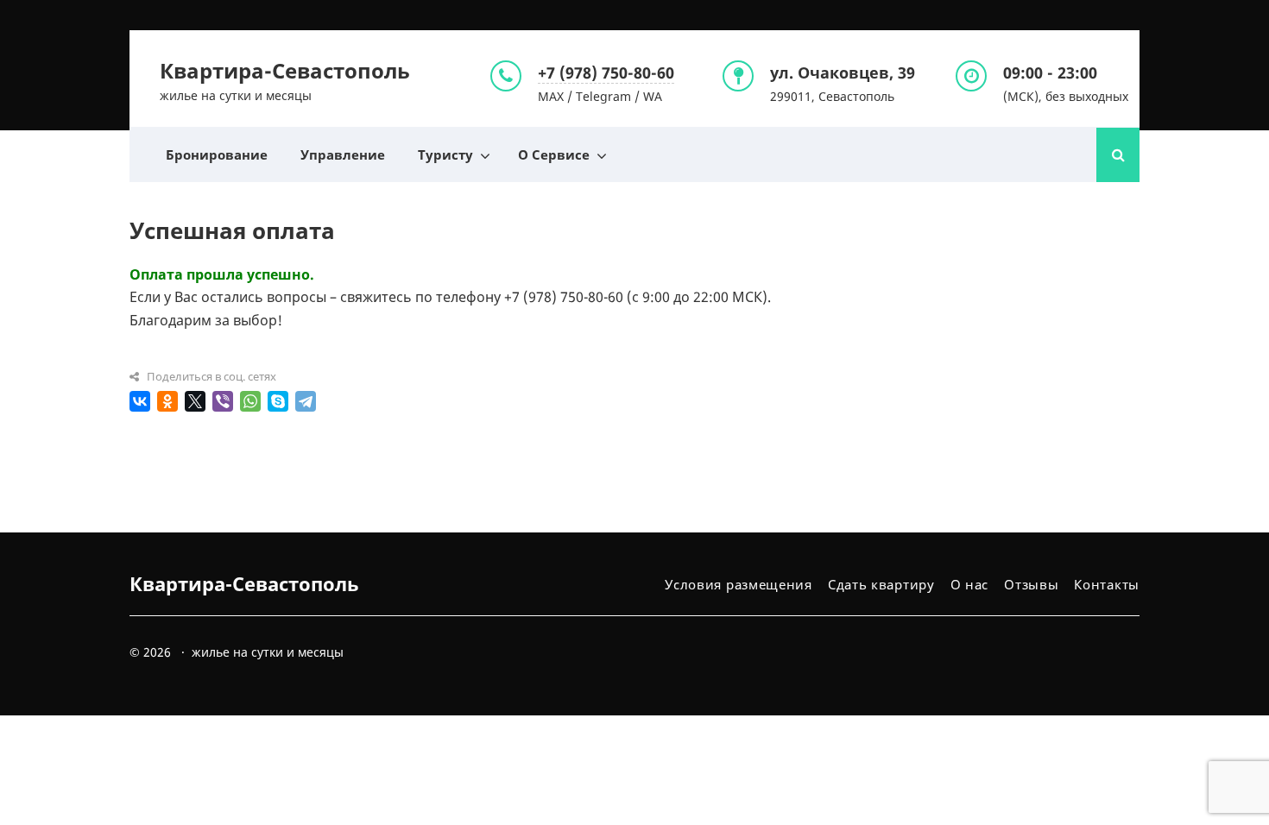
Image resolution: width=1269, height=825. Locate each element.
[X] (195, 401)
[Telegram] (305, 401)
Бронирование (217, 154)
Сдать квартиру (881, 584)
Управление (342, 154)
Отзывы (1031, 584)
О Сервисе (554, 154)
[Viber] (222, 401)
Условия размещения (738, 584)
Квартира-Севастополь (285, 70)
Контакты (1107, 584)
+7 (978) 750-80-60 (606, 72)
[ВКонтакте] (139, 401)
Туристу (445, 154)
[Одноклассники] (167, 401)
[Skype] (278, 401)
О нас (969, 584)
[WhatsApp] (250, 401)
